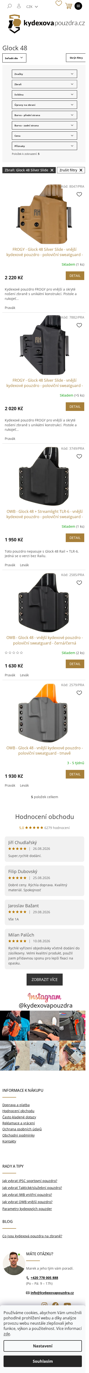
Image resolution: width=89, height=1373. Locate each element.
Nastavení (42, 1346)
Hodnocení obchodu (44, 816)
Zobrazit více (45, 979)
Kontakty (9, 1141)
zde (7, 1333)
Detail (75, 275)
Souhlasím (43, 1361)
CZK (29, 6)
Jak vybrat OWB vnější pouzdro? (27, 1201)
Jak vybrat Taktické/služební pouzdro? (32, 1187)
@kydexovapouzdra (46, 1005)
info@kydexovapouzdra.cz (52, 1292)
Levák (24, 565)
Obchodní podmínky (18, 1135)
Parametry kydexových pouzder (27, 1208)
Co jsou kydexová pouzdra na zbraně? (32, 1236)
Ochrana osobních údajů (22, 1129)
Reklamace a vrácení (18, 1123)
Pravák (10, 307)
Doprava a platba (16, 1105)
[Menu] (78, 6)
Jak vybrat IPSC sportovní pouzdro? (29, 1180)
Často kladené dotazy (19, 1117)
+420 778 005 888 (44, 1277)
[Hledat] (9, 6)
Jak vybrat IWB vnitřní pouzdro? (27, 1194)
